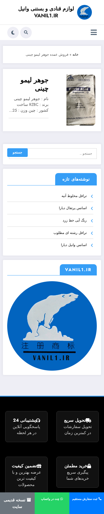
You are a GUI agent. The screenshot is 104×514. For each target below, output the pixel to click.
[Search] (26, 32)
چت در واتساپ (50, 499)
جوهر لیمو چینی (35, 84)
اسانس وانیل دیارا (74, 244)
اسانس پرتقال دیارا (73, 208)
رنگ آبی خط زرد (75, 220)
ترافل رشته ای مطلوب (70, 232)
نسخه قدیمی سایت (15, 503)
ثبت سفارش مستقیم (85, 499)
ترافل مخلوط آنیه (74, 195)
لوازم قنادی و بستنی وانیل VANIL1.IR (46, 12)
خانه (75, 54)
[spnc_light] (13, 32)
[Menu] (93, 32)
